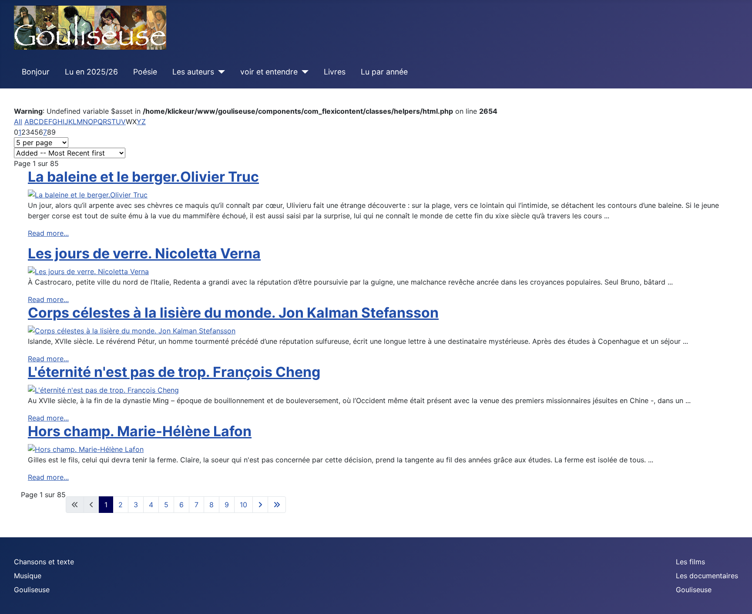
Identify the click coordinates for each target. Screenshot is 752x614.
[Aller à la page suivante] (260, 504)
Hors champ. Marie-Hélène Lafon (140, 431)
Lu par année (384, 71)
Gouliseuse (32, 589)
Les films (690, 561)
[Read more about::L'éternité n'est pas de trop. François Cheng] (103, 389)
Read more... (48, 233)
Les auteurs (193, 71)
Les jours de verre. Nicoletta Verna (144, 253)
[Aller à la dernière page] (277, 504)
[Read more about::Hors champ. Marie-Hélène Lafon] (86, 448)
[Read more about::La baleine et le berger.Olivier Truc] (88, 194)
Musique (27, 575)
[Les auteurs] (219, 72)
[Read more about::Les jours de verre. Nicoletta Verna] (88, 270)
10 (243, 504)
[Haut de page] (736, 598)
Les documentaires (707, 575)
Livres (335, 71)
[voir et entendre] (303, 72)
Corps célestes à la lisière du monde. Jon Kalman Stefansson (233, 312)
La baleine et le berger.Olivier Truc (143, 176)
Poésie (145, 71)
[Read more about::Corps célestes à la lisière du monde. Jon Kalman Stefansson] (131, 330)
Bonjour (36, 71)
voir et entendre (269, 71)
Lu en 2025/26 (91, 71)
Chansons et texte (44, 561)
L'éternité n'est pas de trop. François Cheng (174, 371)
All (18, 121)
